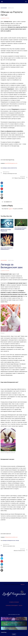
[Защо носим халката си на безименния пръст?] (7, 239)
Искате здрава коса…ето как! (9, 618)
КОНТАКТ (20, 605)
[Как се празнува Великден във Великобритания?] (21, 222)
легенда (17, 540)
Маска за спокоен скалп (8, 628)
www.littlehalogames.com (11, 163)
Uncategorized (4, 260)
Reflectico (22, 584)
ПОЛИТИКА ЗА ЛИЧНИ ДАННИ (12, 605)
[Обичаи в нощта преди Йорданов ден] (7, 223)
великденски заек (11, 540)
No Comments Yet (8, 201)
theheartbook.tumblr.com (11, 537)
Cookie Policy (3, 632)
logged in (10, 208)
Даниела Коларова (5, 18)
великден (5, 540)
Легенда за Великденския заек (12, 266)
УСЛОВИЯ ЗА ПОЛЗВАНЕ (14, 602)
